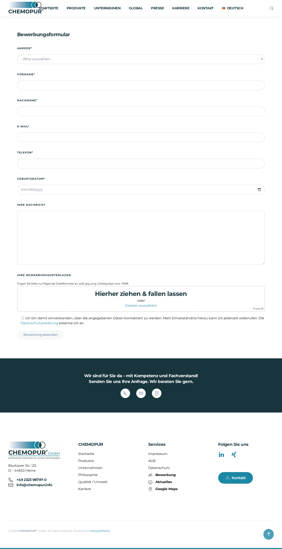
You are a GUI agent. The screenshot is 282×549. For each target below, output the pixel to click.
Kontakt (206, 8)
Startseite (48, 8)
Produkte (86, 461)
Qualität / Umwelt (93, 482)
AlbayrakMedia (100, 530)
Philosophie (88, 475)
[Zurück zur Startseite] (26, 8)
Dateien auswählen (141, 305)
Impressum (157, 454)
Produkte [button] (76, 8)
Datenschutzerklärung (39, 323)
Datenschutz (159, 468)
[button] (232, 8)
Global (136, 8)
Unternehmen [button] (107, 8)
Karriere (180, 8)
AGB (151, 461)
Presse (157, 8)
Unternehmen (90, 468)
